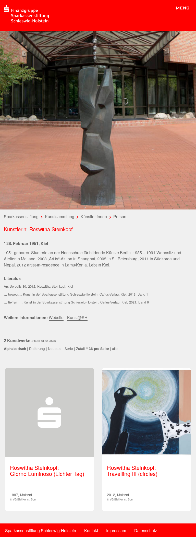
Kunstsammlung (59, 216)
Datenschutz (145, 530)
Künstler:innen (94, 216)
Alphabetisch (15, 348)
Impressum (116, 530)
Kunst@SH (77, 317)
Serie (69, 348)
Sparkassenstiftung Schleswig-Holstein (40, 530)
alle (115, 348)
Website (56, 317)
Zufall (80, 348)
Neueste (55, 348)
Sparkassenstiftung (21, 216)
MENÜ (183, 8)
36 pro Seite (99, 348)
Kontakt (91, 530)
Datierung (37, 348)
